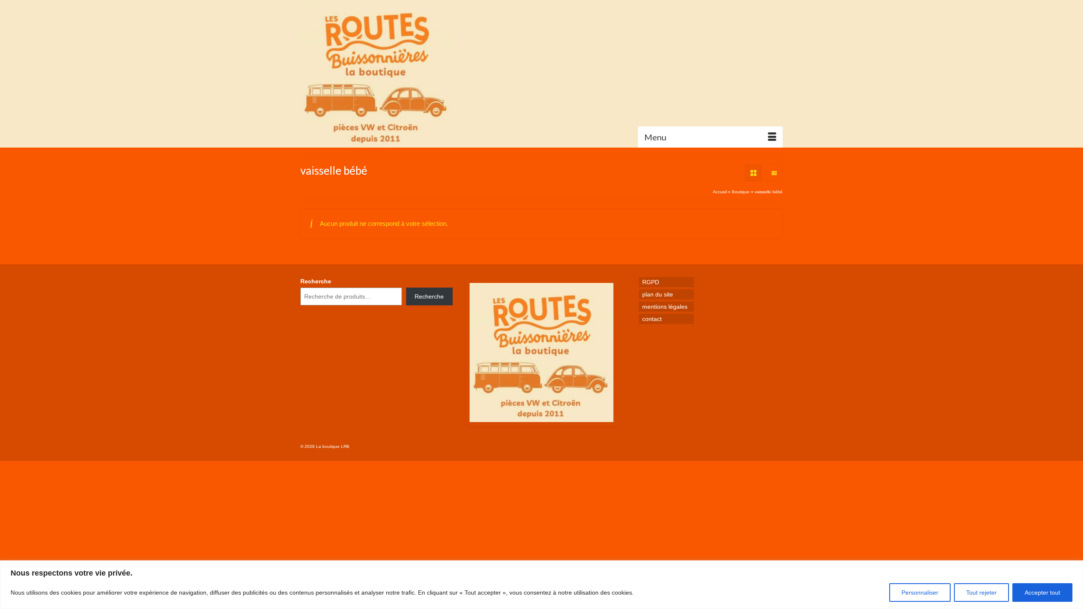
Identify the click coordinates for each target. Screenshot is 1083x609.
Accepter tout (1042, 592)
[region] (541, 584)
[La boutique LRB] (376, 74)
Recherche (315, 281)
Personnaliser (920, 592)
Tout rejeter (981, 592)
